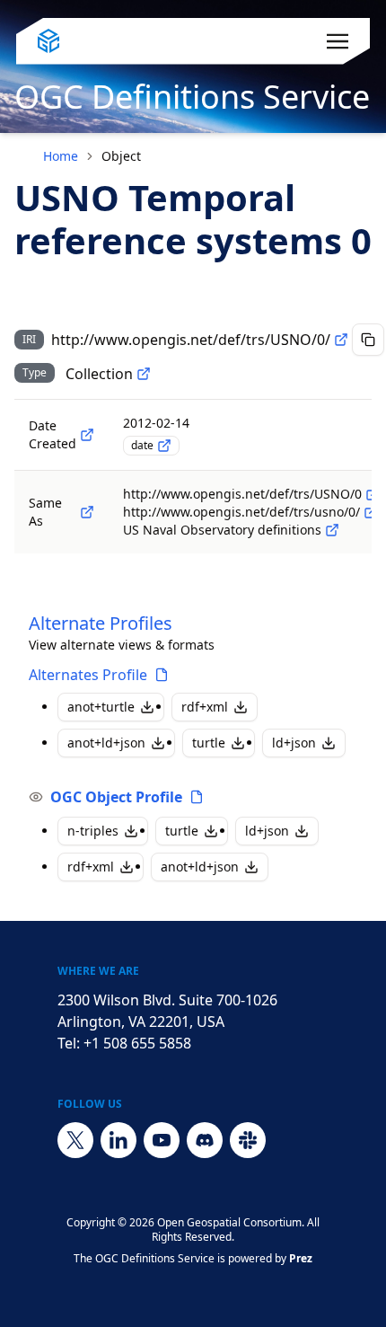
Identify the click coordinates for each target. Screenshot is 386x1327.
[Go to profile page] (161, 675)
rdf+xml (204, 706)
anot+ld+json (106, 742)
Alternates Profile (88, 675)
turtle (208, 742)
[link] (121, 156)
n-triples (92, 830)
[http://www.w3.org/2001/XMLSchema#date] (164, 445)
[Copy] (368, 339)
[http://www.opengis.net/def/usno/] (332, 530)
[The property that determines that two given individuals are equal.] (87, 512)
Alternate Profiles (100, 623)
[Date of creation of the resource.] (87, 435)
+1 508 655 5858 (137, 1043)
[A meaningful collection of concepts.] (143, 374)
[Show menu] (337, 41)
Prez (300, 1258)
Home (60, 155)
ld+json (294, 742)
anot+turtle (101, 706)
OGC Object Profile (116, 797)
